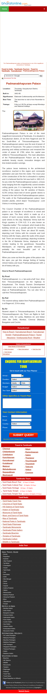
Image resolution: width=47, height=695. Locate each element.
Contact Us (31, 682)
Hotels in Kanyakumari (23, 344)
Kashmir (5, 559)
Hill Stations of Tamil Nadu (13, 507)
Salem (28, 455)
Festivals (6, 671)
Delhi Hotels (7, 610)
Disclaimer (29, 687)
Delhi (5, 577)
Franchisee (21, 687)
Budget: (5, 387)
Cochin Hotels (7, 622)
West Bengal (7, 579)
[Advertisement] (23, 37)
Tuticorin (29, 467)
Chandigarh (7, 565)
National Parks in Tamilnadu (14, 521)
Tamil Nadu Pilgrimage (12, 524)
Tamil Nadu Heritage (10, 488)
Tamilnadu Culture (10, 539)
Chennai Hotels (8, 615)
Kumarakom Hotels (9, 628)
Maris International (23, 349)
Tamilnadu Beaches (11, 533)
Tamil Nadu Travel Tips (12, 501)
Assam (5, 568)
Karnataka (6, 574)
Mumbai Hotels (8, 608)
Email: (5, 420)
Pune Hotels (7, 619)
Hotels (5, 651)
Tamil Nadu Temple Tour (12, 494)
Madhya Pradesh (8, 595)
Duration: (6, 379)
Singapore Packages (9, 647)
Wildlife (5, 662)
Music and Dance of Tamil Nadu (15, 515)
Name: (5, 416)
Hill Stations (7, 660)
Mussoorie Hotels (8, 631)
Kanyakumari (16, 71)
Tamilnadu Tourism (21, 69)
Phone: (5, 427)
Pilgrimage (6, 669)
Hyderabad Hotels (9, 617)
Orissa (5, 583)
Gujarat (5, 586)
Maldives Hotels (8, 653)
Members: (7, 383)
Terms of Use (18, 685)
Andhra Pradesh (8, 588)
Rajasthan (6, 556)
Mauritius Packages (9, 640)
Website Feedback (11, 687)
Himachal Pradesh (9, 597)
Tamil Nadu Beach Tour (11, 482)
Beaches (6, 658)
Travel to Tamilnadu (23, 445)
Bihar (5, 599)
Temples (6, 667)
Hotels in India (8, 606)
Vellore (28, 470)
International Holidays (12, 633)
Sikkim (5, 590)
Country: (6, 424)
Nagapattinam (9, 472)
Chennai (6, 449)
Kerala (5, 554)
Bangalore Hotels (8, 613)
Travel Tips (6, 674)
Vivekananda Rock (24, 338)
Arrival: (5, 376)
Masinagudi (8, 475)
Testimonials (40, 682)
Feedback (39, 685)
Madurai (6, 466)
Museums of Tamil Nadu (12, 513)
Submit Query (24, 691)
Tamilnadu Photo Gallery (13, 530)
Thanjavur (29, 458)
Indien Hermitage (9, 349)
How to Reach (8, 332)
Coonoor (29, 473)
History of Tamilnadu (11, 510)
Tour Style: (6, 390)
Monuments (7, 665)
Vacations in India (10, 656)
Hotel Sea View (37, 349)
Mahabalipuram (9, 469)
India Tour (23, 545)
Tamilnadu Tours (23, 479)
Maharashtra (7, 592)
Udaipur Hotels (8, 626)
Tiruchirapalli (31, 461)
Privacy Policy (19, 439)
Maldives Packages (9, 642)
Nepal (5, 581)
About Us (24, 682)
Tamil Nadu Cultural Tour (12, 485)
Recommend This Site (10, 78)
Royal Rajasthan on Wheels (12, 678)
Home (4, 9)
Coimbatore (8, 455)
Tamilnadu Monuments (12, 527)
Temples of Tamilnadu (11, 536)
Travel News (7, 676)
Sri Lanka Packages (9, 635)
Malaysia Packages (9, 638)
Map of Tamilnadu (10, 518)
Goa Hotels (6, 624)
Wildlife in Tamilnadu (11, 542)
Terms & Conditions (29, 685)
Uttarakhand (7, 601)
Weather (36, 338)
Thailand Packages (9, 649)
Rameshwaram (31, 452)
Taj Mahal (6, 563)
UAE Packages (8, 644)
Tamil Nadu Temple (10, 491)
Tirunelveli (29, 464)
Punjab (5, 604)
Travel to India (7, 69)
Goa (4, 572)
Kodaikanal (7, 463)
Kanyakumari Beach (24, 332)
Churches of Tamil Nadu (12, 504)
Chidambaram (9, 452)
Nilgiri (27, 449)
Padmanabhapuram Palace (24, 335)
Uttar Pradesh (7, 561)
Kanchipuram (8, 457)
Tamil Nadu (23, 497)
